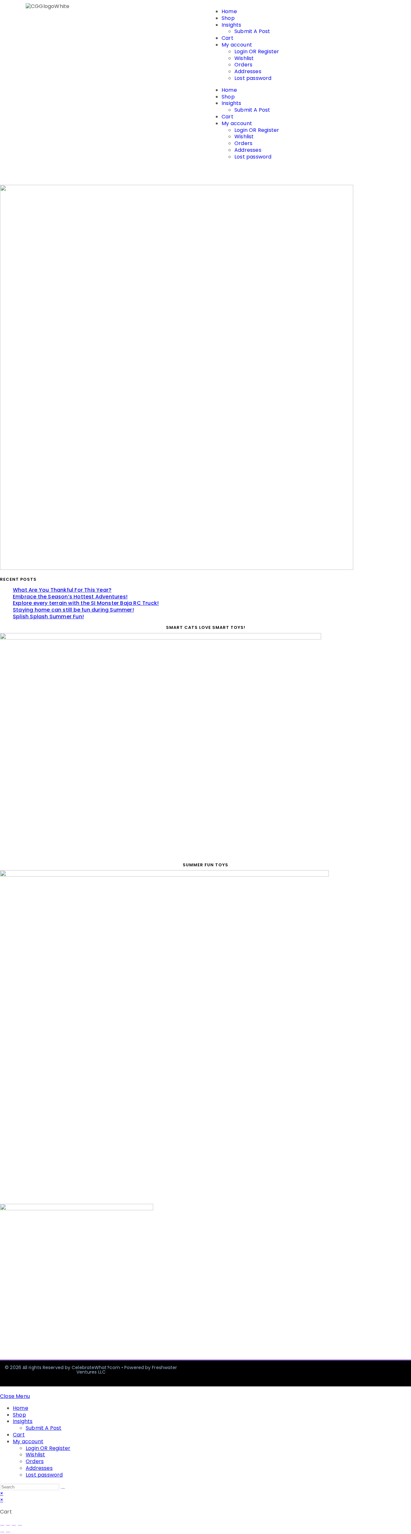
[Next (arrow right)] (8, 1532)
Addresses (247, 71)
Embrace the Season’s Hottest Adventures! (70, 596)
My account (237, 44)
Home (229, 11)
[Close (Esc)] (20, 1525)
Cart (227, 38)
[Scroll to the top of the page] (2, 1389)
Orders (243, 64)
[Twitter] (378, 1373)
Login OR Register (256, 51)
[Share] (14, 1525)
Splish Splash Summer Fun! (48, 616)
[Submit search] (63, 1488)
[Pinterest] (402, 1373)
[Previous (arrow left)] (2, 1532)
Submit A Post (252, 31)
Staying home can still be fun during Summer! (73, 609)
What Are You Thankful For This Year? (62, 590)
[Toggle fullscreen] (8, 1525)
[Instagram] (353, 1373)
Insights (231, 25)
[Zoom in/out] (2, 1525)
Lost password (253, 78)
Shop (228, 18)
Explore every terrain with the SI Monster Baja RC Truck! (86, 603)
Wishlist (244, 58)
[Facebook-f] (329, 1373)
